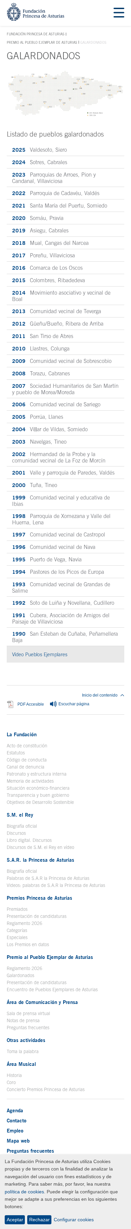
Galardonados (20, 975)
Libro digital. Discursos (29, 840)
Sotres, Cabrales (39, 162)
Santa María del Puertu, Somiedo (59, 205)
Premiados (17, 909)
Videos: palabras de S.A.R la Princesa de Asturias (56, 885)
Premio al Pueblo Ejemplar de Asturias (42, 42)
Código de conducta (27, 759)
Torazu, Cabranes (41, 373)
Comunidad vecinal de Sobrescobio (62, 361)
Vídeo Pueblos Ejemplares (68, 654)
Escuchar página (73, 704)
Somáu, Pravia (37, 218)
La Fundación (22, 734)
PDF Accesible (30, 704)
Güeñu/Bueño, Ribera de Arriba (57, 323)
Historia (14, 1075)
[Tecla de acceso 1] (35, 19)
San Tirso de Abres (42, 336)
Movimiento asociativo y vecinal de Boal (61, 295)
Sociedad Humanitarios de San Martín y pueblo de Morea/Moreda (65, 388)
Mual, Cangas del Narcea (50, 242)
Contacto (17, 1120)
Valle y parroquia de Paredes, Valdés (63, 472)
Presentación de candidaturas (37, 916)
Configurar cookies (74, 1219)
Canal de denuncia (25, 767)
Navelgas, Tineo (39, 441)
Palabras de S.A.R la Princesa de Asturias (48, 878)
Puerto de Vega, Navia (47, 559)
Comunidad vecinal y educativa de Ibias (61, 500)
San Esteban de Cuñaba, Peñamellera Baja (65, 636)
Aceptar (15, 1219)
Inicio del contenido (100, 695)
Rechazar (39, 1219)
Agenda (15, 1110)
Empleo (15, 1130)
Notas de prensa (23, 1020)
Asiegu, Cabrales (40, 230)
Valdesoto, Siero (39, 149)
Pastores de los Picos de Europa (58, 571)
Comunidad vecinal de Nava (53, 547)
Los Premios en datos (28, 944)
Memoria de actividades (30, 781)
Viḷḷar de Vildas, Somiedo (50, 429)
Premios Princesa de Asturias (39, 898)
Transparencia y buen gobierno (38, 795)
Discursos (16, 833)
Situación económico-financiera (38, 788)
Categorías (17, 930)
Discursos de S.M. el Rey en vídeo (40, 847)
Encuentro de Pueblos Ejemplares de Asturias (52, 989)
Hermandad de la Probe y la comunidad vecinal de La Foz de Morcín (58, 457)
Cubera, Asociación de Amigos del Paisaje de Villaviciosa (61, 618)
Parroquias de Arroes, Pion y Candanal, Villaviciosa (54, 177)
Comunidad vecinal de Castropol (58, 534)
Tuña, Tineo (34, 485)
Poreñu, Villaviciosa (43, 255)
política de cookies (24, 1191)
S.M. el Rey (20, 815)
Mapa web (18, 1141)
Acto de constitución (27, 745)
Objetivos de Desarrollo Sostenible (40, 802)
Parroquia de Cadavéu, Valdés (55, 193)
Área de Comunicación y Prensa (42, 1002)
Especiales (17, 937)
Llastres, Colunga (41, 348)
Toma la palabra (23, 1051)
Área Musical (21, 1064)
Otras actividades (26, 1040)
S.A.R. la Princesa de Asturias (40, 860)
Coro (11, 1082)
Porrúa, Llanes (37, 416)
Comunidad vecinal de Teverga (56, 311)
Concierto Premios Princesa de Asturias (46, 1089)
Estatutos (16, 752)
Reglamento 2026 (24, 923)
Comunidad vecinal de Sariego (56, 404)
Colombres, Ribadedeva (48, 280)
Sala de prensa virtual (28, 1013)
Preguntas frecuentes (28, 1027)
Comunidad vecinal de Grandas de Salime (61, 587)
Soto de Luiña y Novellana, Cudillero (63, 602)
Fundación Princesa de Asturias (35, 34)
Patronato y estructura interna (37, 774)
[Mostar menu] (119, 13)
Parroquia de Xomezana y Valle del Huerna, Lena (61, 519)
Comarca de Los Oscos (47, 267)
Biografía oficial (22, 826)
